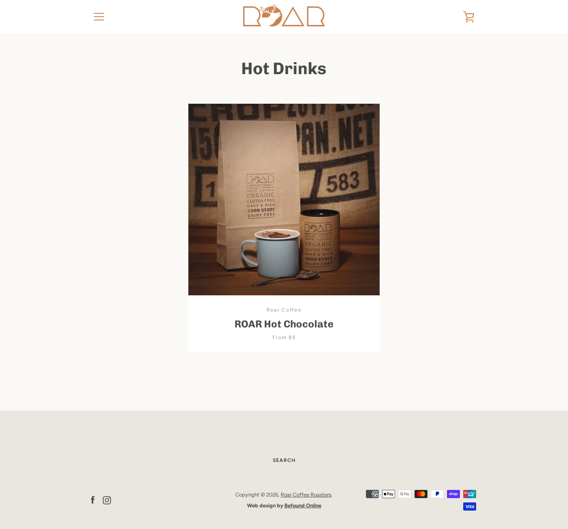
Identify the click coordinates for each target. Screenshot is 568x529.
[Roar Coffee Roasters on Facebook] (93, 500)
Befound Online (302, 505)
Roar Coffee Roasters (306, 495)
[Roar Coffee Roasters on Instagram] (107, 500)
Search (284, 460)
